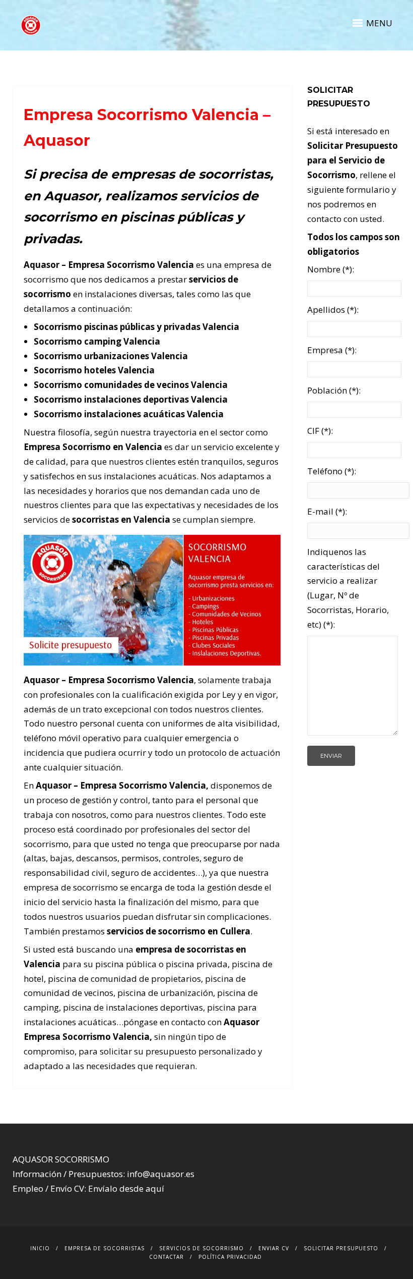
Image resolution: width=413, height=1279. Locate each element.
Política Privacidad (230, 1256)
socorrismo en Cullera (204, 931)
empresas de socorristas (190, 174)
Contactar (166, 1256)
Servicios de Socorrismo (201, 1248)
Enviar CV (273, 1248)
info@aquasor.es (160, 1174)
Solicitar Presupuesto (341, 1248)
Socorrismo (143, 785)
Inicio (40, 1248)
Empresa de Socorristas (104, 1248)
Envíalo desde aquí (126, 1188)
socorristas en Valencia (121, 519)
